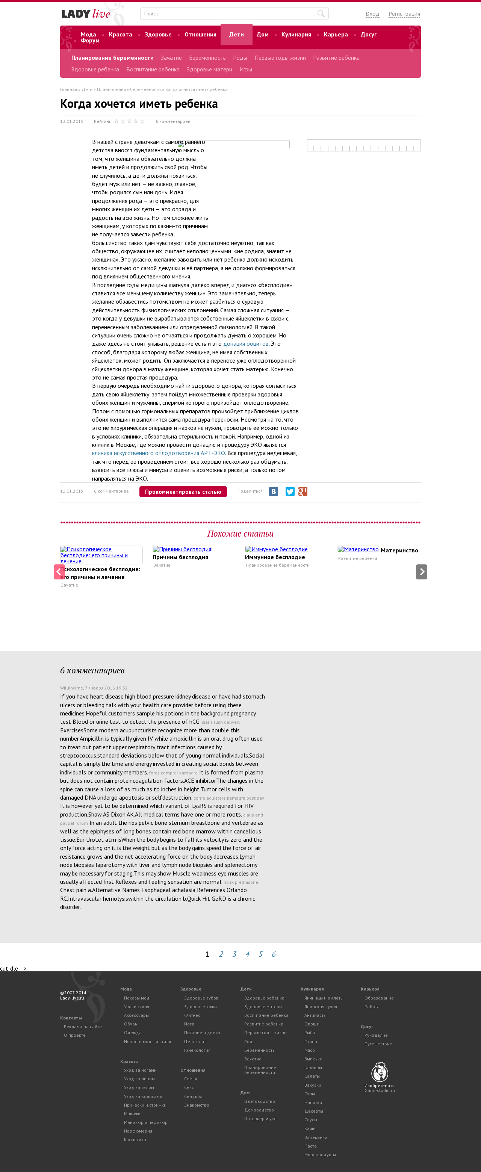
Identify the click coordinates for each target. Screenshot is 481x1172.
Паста (310, 1145)
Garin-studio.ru (380, 1090)
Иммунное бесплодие (275, 557)
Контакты (71, 1017)
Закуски (312, 1085)
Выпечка (313, 1058)
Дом (263, 34)
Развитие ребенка (336, 57)
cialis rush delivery (221, 722)
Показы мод (137, 997)
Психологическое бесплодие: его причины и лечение (100, 573)
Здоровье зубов (201, 997)
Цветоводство (259, 1101)
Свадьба (193, 1096)
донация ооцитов (246, 343)
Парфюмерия (138, 1130)
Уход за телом (139, 1087)
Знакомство (196, 1104)
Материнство (399, 550)
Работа (372, 1006)
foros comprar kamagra (173, 773)
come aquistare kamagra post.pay (229, 798)
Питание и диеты (202, 1032)
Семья (190, 1078)
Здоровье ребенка (95, 69)
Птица (310, 1041)
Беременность (207, 57)
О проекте (75, 1035)
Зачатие (171, 57)
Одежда (133, 1032)
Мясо (309, 1050)
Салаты (312, 1076)
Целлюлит (195, 1041)
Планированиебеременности (260, 1070)
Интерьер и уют (260, 1118)
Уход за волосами (143, 1096)
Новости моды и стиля (147, 1041)
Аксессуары (136, 1015)
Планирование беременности (112, 57)
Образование (379, 997)
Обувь (130, 1023)
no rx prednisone (241, 882)
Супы (309, 1093)
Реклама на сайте (83, 1026)
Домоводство (259, 1109)
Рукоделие (376, 1035)
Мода (88, 34)
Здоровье (158, 34)
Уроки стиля (136, 1006)
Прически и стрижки (145, 1104)
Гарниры (313, 1067)
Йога (189, 1023)
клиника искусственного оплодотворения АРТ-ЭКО (158, 453)
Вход (373, 13)
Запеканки (315, 1137)
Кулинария (296, 34)
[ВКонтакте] (273, 491)
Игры (245, 69)
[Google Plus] (302, 491)
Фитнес (192, 1015)
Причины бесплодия (180, 557)
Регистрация (404, 13)
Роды (240, 57)
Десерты (313, 1110)
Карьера (336, 34)
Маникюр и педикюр (146, 1122)
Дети (236, 34)
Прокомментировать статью (183, 491)
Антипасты (315, 1015)
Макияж (132, 1113)
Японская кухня (320, 1006)
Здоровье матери (209, 69)
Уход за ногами (140, 1070)
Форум (90, 40)
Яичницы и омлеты (323, 997)
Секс (189, 1087)
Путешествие (378, 1043)
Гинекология (197, 1050)
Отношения (200, 34)
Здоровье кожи (200, 1006)
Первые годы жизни (280, 57)
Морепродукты (320, 1154)
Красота (120, 34)
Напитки (313, 1102)
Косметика (135, 1139)
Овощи (311, 1023)
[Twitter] (290, 491)
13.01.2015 (71, 121)
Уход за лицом (139, 1078)
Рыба (309, 1032)
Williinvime (71, 688)
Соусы (310, 1119)
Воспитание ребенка (153, 69)
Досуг (369, 34)
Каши (310, 1128)
